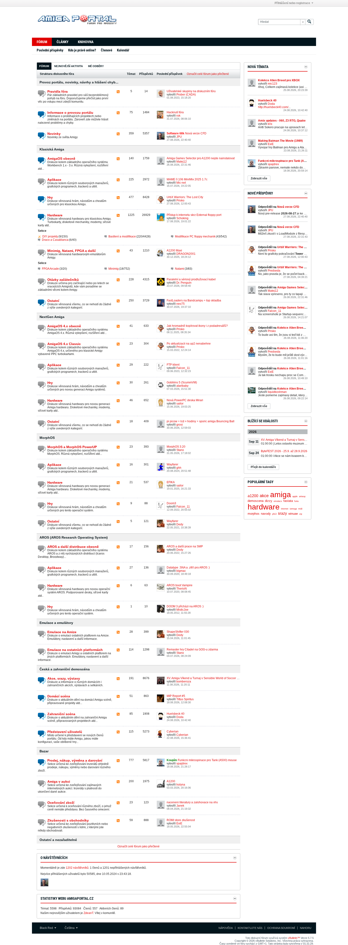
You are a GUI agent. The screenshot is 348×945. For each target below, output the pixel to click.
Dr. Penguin (184, 282)
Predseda (274, 270)
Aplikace (54, 180)
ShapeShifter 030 (178, 631)
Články (62, 42)
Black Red (47, 928)
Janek (180, 805)
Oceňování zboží (60, 802)
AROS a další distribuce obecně (73, 547)
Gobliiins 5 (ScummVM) (182, 382)
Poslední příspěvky (50, 50)
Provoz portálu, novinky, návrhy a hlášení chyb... (79, 82)
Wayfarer (172, 464)
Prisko (180, 200)
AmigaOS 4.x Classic (64, 344)
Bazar (44, 751)
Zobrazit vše (259, 178)
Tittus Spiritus (185, 699)
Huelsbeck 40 (175, 713)
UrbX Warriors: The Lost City (185, 197)
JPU (179, 136)
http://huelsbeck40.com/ (273, 107)
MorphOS (47, 438)
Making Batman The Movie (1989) (280, 140)
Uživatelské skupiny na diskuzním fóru (191, 91)
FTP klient (173, 364)
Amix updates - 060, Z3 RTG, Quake (282, 120)
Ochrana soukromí (281, 928)
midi (300, 509)
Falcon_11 (183, 368)
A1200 (171, 781)
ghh (178, 467)
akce (264, 495)
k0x (270, 124)
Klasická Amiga (52, 149)
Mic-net (181, 182)
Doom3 (171, 503)
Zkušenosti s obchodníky (68, 820)
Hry (50, 197)
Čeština (70, 928)
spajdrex (181, 763)
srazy (282, 513)
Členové (106, 50)
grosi (179, 424)
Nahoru (305, 928)
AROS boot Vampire (179, 585)
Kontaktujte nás (250, 928)
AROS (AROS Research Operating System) (74, 537)
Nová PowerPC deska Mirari (185, 400)
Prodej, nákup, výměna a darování (74, 760)
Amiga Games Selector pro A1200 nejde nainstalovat (201, 158)
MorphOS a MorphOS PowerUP (72, 447)
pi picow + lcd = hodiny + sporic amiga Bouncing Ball (200, 421)
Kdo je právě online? (82, 50)
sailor (179, 403)
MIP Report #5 (176, 696)
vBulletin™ (294, 937)
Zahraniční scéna (61, 714)
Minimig (113, 268)
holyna (180, 784)
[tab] (44, 66)
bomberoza (183, 681)
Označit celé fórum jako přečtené (208, 74)
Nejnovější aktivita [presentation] (68, 66)
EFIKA (171, 482)
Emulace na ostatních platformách (75, 650)
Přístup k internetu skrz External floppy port (194, 215)
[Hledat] (309, 22)
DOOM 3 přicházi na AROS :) (185, 606)
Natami (179, 268)
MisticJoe (182, 609)
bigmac (181, 570)
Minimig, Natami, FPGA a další (71, 251)
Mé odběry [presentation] (96, 66)
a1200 (253, 496)
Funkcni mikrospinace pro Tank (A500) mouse (207, 760)
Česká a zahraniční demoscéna (65, 669)
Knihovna (86, 42)
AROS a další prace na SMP (185, 546)
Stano (180, 450)
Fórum (42, 42)
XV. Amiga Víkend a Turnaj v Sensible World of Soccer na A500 (207, 678)
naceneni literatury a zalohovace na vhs (192, 802)
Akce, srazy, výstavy (63, 678)
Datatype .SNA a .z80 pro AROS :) (188, 567)
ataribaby (182, 385)
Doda (179, 717)
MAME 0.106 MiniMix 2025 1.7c (187, 179)
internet (284, 509)
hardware (264, 507)
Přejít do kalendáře (263, 467)
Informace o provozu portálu (70, 112)
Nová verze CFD (195, 133)
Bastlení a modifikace (122, 236)
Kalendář (123, 50)
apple (295, 496)
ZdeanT (88, 913)
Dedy (179, 524)
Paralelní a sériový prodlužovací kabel (191, 279)
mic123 (272, 83)
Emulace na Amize (61, 632)
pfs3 (274, 514)
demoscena (255, 501)
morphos (253, 513)
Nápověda (226, 928)
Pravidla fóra (57, 91)
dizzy (268, 501)
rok (178, 115)
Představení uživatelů (64, 732)
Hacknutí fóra (175, 112)
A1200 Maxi (174, 250)
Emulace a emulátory (56, 623)
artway (302, 496)
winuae (293, 513)
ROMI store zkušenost (181, 820)
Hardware (54, 215)
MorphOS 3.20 (176, 446)
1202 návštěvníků (77, 867)
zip (300, 514)
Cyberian (172, 731)
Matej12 (181, 161)
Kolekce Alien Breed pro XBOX (279, 80)
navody (266, 513)
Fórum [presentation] (44, 66)
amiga (280, 494)
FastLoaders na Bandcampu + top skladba (194, 300)
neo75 (180, 303)
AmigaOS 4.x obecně (64, 326)
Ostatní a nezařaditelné (58, 840)
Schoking (182, 218)
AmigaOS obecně (61, 158)
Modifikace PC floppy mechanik (195, 236)
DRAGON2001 (186, 253)
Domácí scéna (58, 696)
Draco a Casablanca (55, 239)
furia (296, 501)
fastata (288, 501)
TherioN (181, 588)
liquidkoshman (277, 392)
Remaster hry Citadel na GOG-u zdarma (192, 649)
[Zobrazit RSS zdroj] (118, 92)
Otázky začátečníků (63, 280)
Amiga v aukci (58, 781)
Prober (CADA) (186, 94)
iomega (293, 509)
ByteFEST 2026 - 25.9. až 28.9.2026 (284, 451)
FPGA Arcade (50, 268)
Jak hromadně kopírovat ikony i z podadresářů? (197, 325)
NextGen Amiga (52, 317)
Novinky (54, 134)
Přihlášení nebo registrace (292, 3)
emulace (278, 501)
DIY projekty (50, 236)
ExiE (179, 823)
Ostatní (53, 301)
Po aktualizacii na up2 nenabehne (189, 343)
